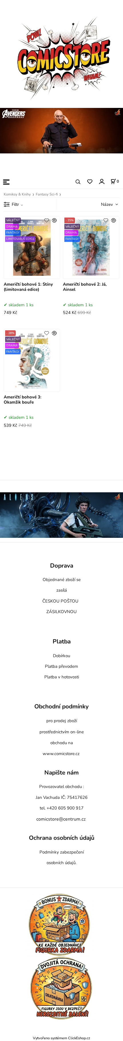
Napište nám (61, 773)
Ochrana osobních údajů (61, 838)
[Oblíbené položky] (89, 181)
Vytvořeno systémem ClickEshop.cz (61, 1038)
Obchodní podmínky (61, 706)
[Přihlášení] (101, 181)
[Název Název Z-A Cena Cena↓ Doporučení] (103, 204)
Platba (62, 642)
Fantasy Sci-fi (47, 194)
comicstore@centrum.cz (61, 819)
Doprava (61, 566)
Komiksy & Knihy (17, 194)
